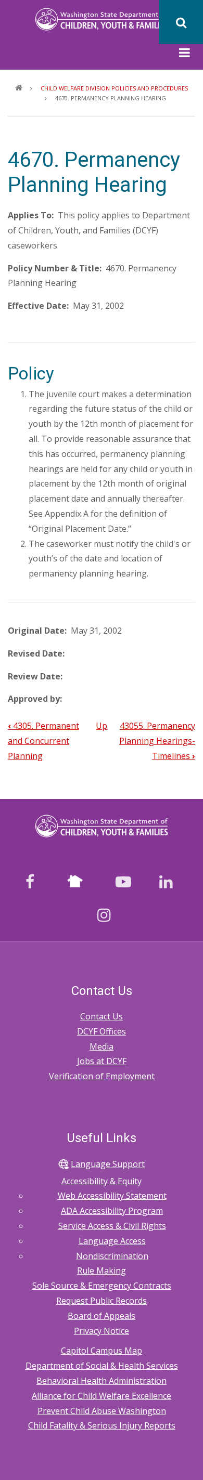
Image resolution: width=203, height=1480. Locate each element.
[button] (184, 54)
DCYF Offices (101, 1031)
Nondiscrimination (112, 1256)
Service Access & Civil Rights (112, 1226)
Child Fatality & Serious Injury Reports (101, 1425)
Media (101, 1046)
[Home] (101, 18)
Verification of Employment (102, 1076)
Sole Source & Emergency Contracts (101, 1285)
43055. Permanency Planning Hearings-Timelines (157, 741)
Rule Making (101, 1270)
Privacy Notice (101, 1331)
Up (101, 725)
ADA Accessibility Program (112, 1210)
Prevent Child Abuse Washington (101, 1411)
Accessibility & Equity (101, 1181)
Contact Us (101, 1016)
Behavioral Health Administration (101, 1380)
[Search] (181, 22)
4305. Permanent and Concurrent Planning (43, 741)
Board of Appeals (101, 1315)
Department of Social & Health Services (102, 1365)
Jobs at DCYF (101, 1061)
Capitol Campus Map (101, 1350)
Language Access (112, 1241)
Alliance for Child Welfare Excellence (101, 1396)
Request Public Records (101, 1300)
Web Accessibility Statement (112, 1195)
